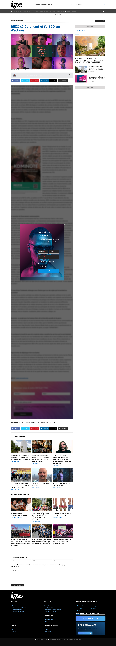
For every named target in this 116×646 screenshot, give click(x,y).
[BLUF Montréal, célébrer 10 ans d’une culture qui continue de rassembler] (42, 531)
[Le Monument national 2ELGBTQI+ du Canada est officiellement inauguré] (21, 446)
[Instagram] (102, 5)
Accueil (12, 18)
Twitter (94, 608)
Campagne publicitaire (31, 422)
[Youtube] (77, 610)
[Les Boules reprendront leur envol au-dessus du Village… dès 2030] (21, 475)
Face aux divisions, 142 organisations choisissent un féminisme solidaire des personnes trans (96, 78)
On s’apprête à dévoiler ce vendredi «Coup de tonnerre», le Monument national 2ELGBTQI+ (89, 60)
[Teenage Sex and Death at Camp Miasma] (63, 475)
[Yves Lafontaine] (14, 75)
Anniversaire (21, 422)
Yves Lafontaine (22, 75)
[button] (103, 11)
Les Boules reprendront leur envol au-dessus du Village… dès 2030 (20, 485)
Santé (21, 20)
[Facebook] (100, 5)
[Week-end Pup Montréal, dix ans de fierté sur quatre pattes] (63, 531)
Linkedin (80, 608)
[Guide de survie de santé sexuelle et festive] (63, 504)
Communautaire (23, 18)
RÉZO (48, 422)
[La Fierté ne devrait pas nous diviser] (42, 475)
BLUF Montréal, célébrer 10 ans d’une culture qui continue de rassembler (41, 542)
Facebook (81, 605)
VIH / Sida (53, 422)
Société (16, 18)
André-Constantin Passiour (39, 545)
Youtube (80, 610)
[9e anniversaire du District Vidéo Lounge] (21, 504)
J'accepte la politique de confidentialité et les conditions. (47, 264)
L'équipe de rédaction (16, 517)
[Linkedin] (77, 608)
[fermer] (64, 224)
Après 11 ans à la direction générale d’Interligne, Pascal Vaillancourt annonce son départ (62, 459)
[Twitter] (104, 5)
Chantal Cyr (14, 547)
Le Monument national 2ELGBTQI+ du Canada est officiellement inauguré (20, 457)
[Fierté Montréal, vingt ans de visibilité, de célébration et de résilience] (42, 504)
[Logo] (22, 5)
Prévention (43, 422)
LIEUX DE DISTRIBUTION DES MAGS (87, 613)
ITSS (38, 422)
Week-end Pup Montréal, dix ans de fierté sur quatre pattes (62, 542)
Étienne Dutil (78, 64)
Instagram (95, 605)
